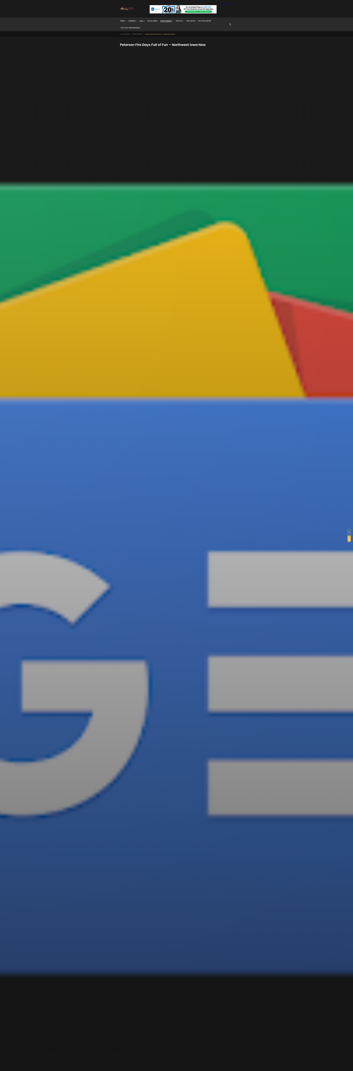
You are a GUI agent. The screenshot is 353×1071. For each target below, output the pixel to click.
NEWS (122, 21)
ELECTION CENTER (204, 21)
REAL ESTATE (191, 21)
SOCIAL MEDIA (152, 21)
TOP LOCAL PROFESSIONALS (130, 28)
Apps (141, 21)
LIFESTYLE (179, 21)
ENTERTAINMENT (166, 21)
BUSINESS (132, 21)
